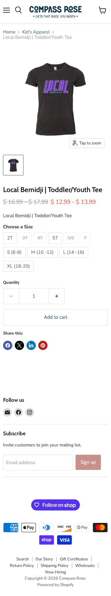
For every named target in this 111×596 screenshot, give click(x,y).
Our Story (44, 559)
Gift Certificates (74, 559)
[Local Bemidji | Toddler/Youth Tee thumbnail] (13, 165)
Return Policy (22, 565)
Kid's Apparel (36, 32)
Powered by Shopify (55, 585)
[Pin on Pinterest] (42, 345)
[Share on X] (19, 345)
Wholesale (85, 565)
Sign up (88, 462)
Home (9, 32)
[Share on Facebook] (7, 345)
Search (22, 559)
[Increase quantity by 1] (57, 296)
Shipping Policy (54, 565)
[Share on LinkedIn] (31, 345)
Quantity (11, 282)
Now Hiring (55, 572)
